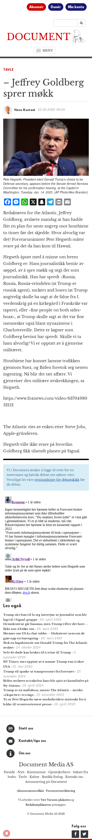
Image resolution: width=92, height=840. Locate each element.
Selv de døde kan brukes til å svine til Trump (37, 652)
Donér (56, 7)
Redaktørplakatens (38, 804)
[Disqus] (46, 548)
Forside (9, 772)
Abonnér (36, 7)
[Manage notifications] (6, 833)
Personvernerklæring (60, 790)
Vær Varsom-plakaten (55, 799)
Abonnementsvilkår (31, 790)
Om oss (24, 753)
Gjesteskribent (59, 772)
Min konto (76, 7)
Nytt (21, 772)
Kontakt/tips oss (32, 741)
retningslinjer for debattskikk (56, 480)
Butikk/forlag (52, 777)
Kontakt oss (74, 777)
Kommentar (36, 772)
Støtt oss (26, 729)
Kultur (34, 777)
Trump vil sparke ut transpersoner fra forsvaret (38, 671)
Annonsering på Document (46, 782)
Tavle (8, 70)
